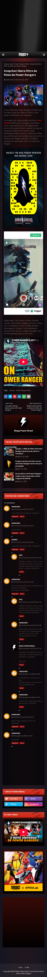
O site (27, 967)
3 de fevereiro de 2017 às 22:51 (23, 717)
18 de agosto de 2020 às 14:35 (30, 697)
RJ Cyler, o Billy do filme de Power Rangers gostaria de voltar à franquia (29, 451)
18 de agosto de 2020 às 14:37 (22, 736)
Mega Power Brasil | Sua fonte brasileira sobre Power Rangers (30, 972)
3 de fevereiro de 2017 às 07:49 (31, 625)
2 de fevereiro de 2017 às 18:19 (23, 509)
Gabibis (14, 540)
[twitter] (13, 804)
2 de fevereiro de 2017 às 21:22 (23, 582)
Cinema (12, 390)
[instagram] (33, 804)
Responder (15, 516)
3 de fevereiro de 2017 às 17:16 (31, 648)
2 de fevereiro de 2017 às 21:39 (31, 558)
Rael (21, 555)
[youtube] (13, 799)
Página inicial (8, 64)
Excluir (22, 516)
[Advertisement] (23, 25)
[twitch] (33, 799)
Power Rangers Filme (21, 64)
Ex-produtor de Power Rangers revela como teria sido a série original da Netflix (28, 476)
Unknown (15, 507)
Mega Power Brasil (23, 430)
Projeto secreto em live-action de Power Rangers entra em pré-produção (28, 463)
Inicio (20, 967)
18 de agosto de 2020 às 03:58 (30, 674)
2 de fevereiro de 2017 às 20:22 (23, 542)
